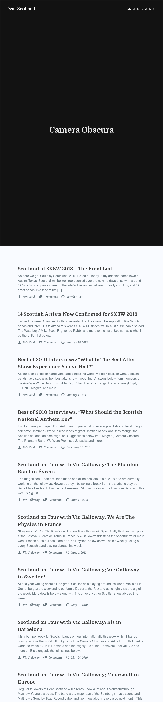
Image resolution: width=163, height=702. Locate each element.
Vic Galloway (31, 500)
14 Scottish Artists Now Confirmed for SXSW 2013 (77, 314)
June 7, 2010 (78, 553)
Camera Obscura (81, 130)
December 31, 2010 (78, 447)
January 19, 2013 (77, 342)
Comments (50, 297)
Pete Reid (28, 297)
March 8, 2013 (75, 297)
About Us (133, 9)
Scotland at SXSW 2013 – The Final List (65, 269)
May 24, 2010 (79, 658)
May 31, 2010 (79, 605)
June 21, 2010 (79, 500)
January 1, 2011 (76, 395)
